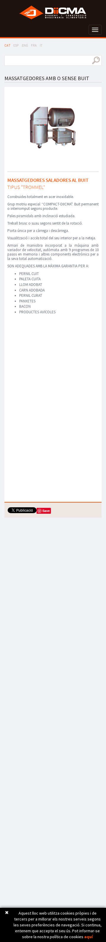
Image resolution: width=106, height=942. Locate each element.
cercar (96, 60)
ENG (25, 45)
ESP (16, 45)
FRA (34, 45)
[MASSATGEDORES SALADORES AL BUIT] (53, 127)
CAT (7, 45)
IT (41, 45)
